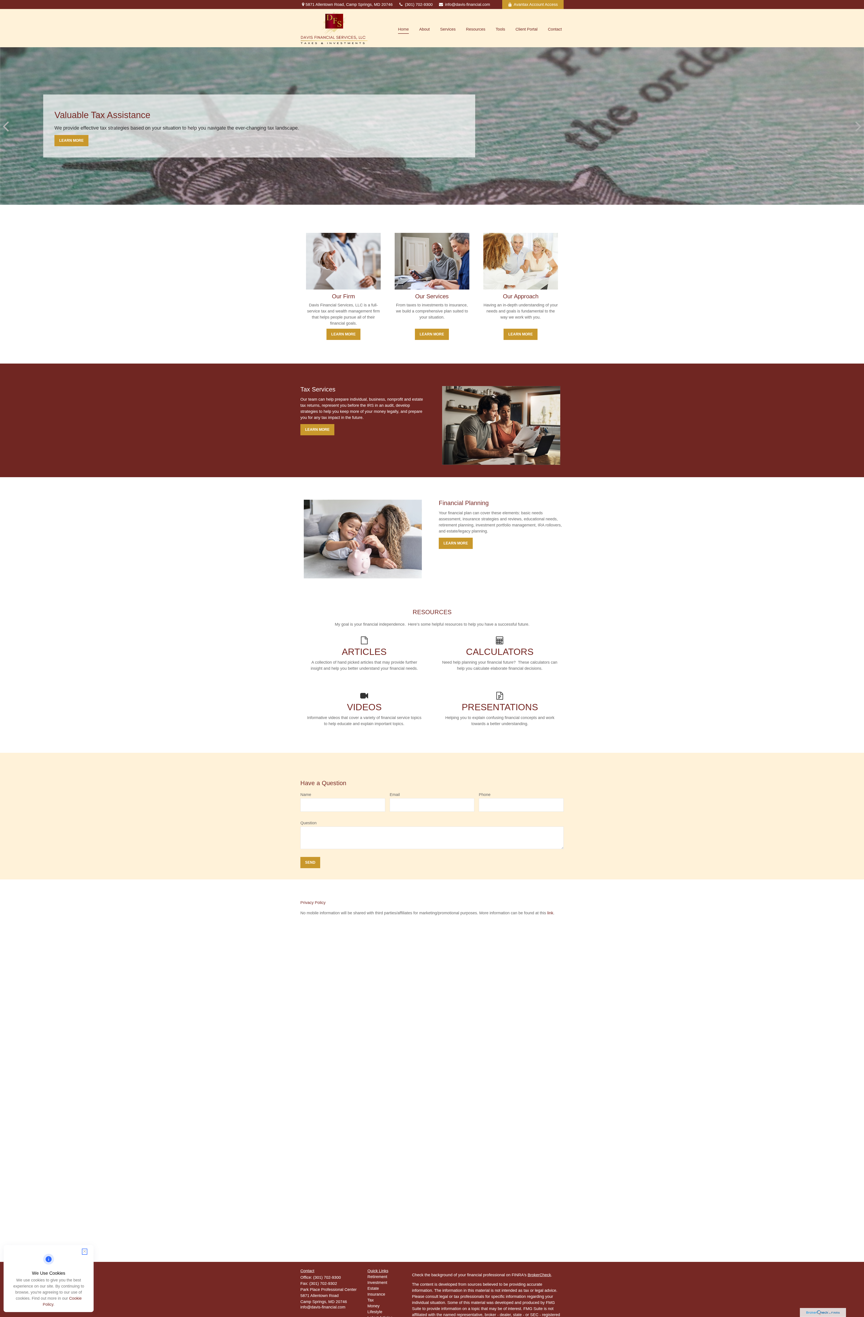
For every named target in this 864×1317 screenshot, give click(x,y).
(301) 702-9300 (419, 4)
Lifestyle (374, 1312)
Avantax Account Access (536, 4)
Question (308, 823)
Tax (370, 1300)
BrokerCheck (539, 1275)
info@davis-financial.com (467, 4)
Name (305, 794)
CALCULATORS (499, 652)
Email (395, 794)
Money (373, 1306)
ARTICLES (364, 652)
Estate (373, 1288)
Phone (484, 794)
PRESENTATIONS (500, 707)
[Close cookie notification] (84, 1252)
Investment (377, 1282)
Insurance (376, 1294)
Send (310, 862)
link (550, 913)
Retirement (377, 1276)
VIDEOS (364, 707)
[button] (403, 29)
